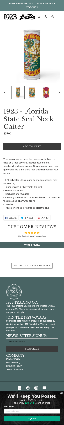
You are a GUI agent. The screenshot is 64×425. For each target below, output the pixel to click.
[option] (18, 92)
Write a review (32, 245)
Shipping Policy (14, 366)
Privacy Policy (13, 359)
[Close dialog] (61, 393)
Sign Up (32, 418)
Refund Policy (13, 362)
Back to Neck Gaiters (34, 265)
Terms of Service (14, 369)
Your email (9, 407)
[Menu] (58, 17)
